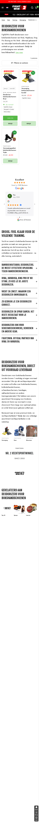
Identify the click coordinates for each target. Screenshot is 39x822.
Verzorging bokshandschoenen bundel (28, 90)
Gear (8, 20)
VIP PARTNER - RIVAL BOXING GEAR (19, 2)
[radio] (5, 88)
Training (14, 20)
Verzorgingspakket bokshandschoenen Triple (9, 150)
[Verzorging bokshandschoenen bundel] (28, 77)
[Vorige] (3, 432)
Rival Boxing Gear (9, 92)
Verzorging (23, 20)
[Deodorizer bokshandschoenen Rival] (10, 77)
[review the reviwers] (9, 202)
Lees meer (19, 52)
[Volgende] (35, 432)
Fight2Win (25, 86)
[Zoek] (32, 7)
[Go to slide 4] (19, 217)
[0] (35, 7)
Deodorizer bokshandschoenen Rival (9, 97)
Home (3, 20)
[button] (7, 7)
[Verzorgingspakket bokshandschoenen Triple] (10, 136)
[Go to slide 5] (21, 217)
